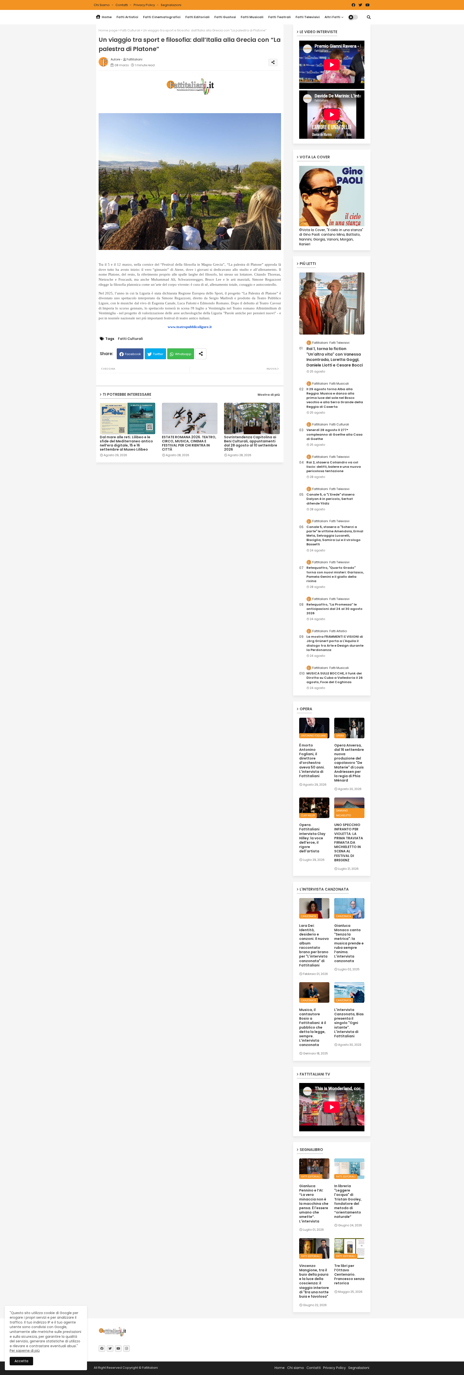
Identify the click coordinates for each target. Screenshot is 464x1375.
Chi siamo (102, 5)
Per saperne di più (25, 1350)
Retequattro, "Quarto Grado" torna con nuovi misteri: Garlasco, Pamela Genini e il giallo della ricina (335, 574)
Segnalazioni (171, 5)
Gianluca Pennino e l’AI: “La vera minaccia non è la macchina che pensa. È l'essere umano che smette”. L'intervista (313, 1203)
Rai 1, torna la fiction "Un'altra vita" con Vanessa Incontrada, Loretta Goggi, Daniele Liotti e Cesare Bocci (334, 357)
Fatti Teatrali (279, 17)
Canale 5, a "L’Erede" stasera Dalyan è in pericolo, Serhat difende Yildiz (330, 498)
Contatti (122, 5)
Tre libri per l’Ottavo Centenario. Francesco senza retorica (349, 1275)
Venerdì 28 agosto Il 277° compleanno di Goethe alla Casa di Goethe (334, 434)
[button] (369, 17)
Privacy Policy (145, 5)
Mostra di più (269, 394)
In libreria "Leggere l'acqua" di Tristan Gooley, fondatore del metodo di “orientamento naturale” (348, 1201)
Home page (108, 30)
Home (106, 17)
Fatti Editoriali (197, 17)
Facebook (133, 354)
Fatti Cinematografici (162, 17)
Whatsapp (183, 354)
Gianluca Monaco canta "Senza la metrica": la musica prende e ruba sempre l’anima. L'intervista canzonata (349, 943)
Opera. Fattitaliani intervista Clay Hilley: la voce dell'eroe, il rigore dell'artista (312, 838)
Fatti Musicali (252, 17)
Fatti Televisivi (308, 17)
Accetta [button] (21, 1361)
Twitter (158, 354)
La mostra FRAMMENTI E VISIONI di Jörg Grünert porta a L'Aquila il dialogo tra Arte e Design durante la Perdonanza (334, 643)
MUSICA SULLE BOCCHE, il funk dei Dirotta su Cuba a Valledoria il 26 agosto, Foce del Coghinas (334, 677)
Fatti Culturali (130, 30)
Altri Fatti (332, 17)
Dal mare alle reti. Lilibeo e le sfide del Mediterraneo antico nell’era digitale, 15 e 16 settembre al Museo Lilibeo (126, 443)
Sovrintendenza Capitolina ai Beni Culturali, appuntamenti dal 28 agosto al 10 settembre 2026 (250, 443)
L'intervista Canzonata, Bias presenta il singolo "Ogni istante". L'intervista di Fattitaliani (349, 1023)
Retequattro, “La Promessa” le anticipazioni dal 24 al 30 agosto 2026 (334, 608)
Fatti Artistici (127, 17)
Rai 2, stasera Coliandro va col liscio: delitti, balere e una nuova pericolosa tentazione (333, 466)
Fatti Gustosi (225, 17)
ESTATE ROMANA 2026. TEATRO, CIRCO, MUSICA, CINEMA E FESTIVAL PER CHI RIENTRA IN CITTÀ (189, 443)
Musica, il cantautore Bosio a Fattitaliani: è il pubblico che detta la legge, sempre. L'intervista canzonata (312, 1027)
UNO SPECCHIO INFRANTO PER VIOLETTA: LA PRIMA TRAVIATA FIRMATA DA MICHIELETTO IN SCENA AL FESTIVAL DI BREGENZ (348, 842)
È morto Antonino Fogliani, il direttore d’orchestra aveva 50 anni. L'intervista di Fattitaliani (312, 760)
